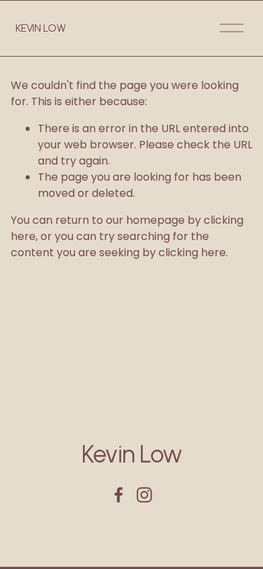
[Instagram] (144, 495)
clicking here (192, 252)
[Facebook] (119, 495)
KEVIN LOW (40, 28)
